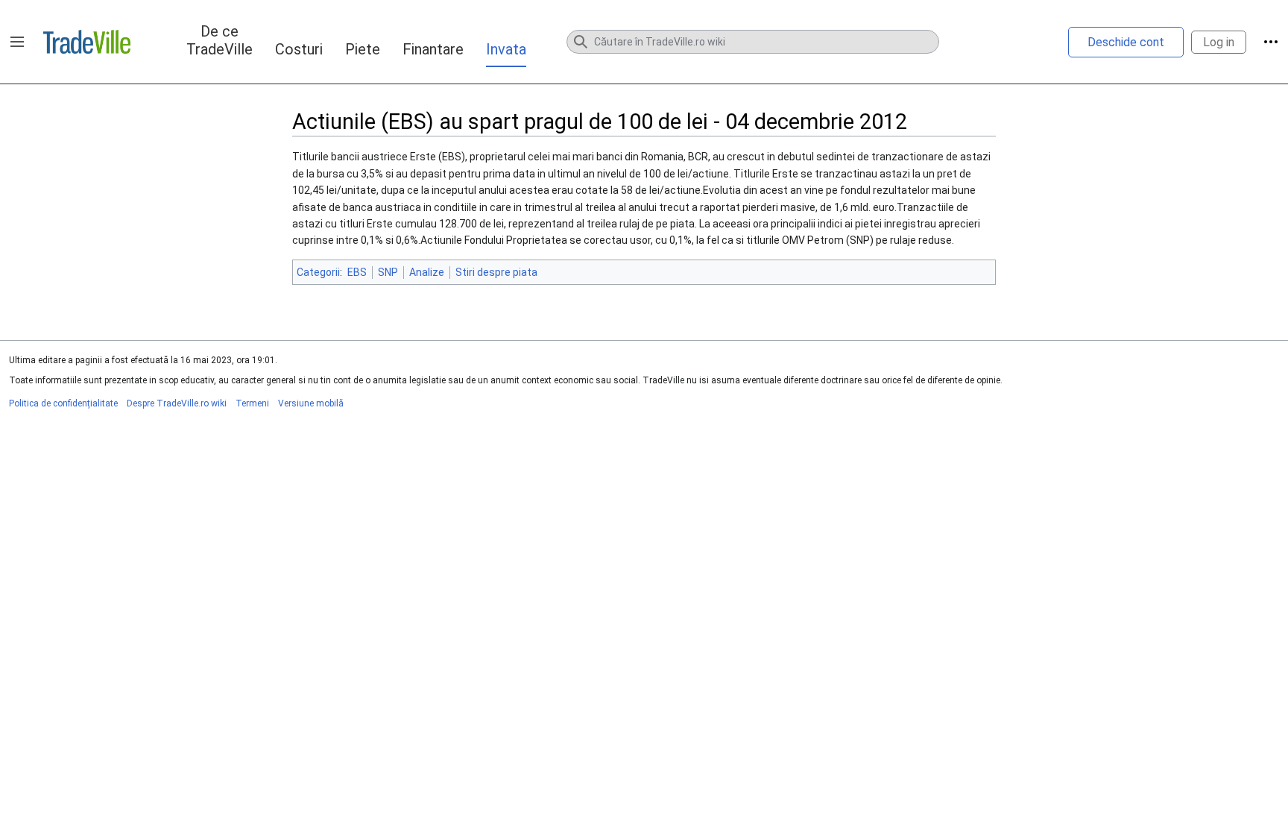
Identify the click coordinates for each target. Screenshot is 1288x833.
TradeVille (86, 42)
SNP (388, 272)
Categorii (318, 272)
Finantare (433, 49)
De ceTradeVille (219, 40)
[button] (17, 42)
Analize (426, 272)
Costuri (299, 49)
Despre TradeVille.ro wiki (177, 403)
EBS (357, 272)
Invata (506, 49)
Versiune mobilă (311, 403)
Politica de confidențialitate (63, 403)
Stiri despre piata (496, 272)
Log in (1218, 42)
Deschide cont (1125, 42)
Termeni (252, 403)
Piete (362, 49)
